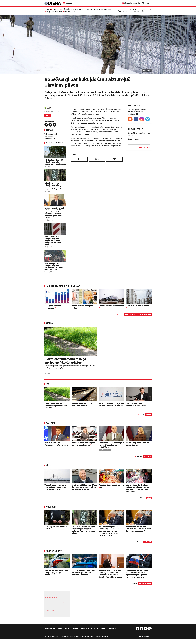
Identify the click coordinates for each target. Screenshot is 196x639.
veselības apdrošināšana (55, 605)
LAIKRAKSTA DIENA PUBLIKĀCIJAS (63, 286)
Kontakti (111, 628)
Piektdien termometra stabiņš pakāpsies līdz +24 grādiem (65, 360)
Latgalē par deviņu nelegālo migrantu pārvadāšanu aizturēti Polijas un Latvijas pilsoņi (54, 186)
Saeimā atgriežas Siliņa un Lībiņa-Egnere (137, 444)
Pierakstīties (144, 147)
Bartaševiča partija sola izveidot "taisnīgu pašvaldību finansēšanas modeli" (138, 528)
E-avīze (74, 628)
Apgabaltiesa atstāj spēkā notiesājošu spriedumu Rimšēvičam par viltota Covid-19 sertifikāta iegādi (110, 573)
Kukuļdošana (48, 136)
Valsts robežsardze (51, 134)
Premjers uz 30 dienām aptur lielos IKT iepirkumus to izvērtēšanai (111, 445)
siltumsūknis (62, 612)
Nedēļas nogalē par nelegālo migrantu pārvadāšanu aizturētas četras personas (53, 267)
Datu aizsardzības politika (84, 636)
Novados (51, 507)
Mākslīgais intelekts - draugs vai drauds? (98, 9)
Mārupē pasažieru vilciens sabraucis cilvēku (83, 404)
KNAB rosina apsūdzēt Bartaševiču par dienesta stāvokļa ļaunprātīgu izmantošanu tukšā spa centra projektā (109, 530)
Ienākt (149, 3)
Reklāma (100, 628)
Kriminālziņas (54, 551)
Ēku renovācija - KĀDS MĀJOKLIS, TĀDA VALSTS (68, 9)
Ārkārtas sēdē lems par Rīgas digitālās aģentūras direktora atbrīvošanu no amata (84, 487)
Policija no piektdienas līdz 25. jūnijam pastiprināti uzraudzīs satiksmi (83, 572)
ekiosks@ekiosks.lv (145, 636)
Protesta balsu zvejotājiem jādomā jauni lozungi (84, 444)
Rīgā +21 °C (127, 10)
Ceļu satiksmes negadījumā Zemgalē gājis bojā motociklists (56, 572)
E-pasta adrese (133, 139)
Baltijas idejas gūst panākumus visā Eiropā (136, 404)
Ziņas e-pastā (87, 628)
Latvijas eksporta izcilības (54, 12)
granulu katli (50, 610)
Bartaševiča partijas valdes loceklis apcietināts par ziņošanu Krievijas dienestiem (137, 573)
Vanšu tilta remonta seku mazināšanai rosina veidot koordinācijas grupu (55, 487)
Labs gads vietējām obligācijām (52, 307)
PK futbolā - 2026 (70, 12)
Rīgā (48, 465)
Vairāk (121, 314)
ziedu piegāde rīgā (51, 597)
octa (64, 602)
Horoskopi (63, 628)
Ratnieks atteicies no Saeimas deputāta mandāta (56, 444)
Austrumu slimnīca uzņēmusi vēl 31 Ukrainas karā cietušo (111, 404)
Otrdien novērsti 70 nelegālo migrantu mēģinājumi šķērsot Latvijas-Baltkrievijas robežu (52, 241)
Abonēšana (50, 628)
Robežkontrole (49, 138)
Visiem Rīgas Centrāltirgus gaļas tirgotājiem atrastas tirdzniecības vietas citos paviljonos (137, 488)
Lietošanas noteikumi (68, 636)
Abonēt (136, 3)
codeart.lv (105, 636)
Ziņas (47, 116)
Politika (50, 423)
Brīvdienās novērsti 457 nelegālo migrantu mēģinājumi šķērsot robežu (55, 162)
